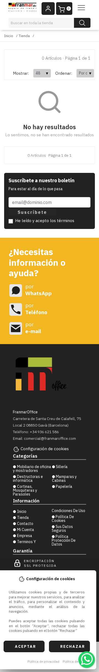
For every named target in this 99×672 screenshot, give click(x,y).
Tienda (24, 36)
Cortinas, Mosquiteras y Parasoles (25, 490)
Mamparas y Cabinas (64, 478)
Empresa (24, 535)
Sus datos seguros (62, 528)
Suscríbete (32, 212)
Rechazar (72, 646)
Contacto (25, 523)
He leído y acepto (44, 220)
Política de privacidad (43, 661)
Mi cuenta (25, 529)
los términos (62, 220)
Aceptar (25, 646)
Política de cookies (76, 661)
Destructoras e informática (28, 478)
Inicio (8, 36)
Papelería (64, 486)
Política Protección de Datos (64, 540)
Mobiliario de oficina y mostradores (32, 468)
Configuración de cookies (45, 448)
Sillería (62, 466)
